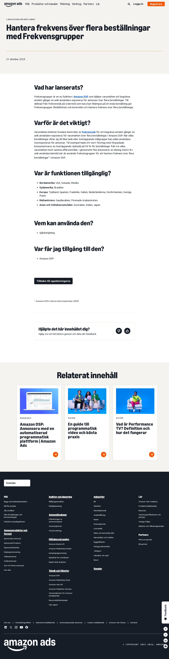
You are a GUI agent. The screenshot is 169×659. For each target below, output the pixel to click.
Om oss (7, 622)
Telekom (97, 551)
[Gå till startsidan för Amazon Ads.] (29, 644)
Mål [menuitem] (6, 496)
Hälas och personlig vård (104, 533)
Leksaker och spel (101, 555)
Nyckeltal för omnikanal (59, 557)
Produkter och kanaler (45, 3)
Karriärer (133, 622)
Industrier (99, 496)
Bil (95, 501)
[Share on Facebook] (165, 629)
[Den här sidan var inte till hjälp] (119, 331)
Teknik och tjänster (59, 570)
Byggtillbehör (99, 542)
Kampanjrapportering (57, 553)
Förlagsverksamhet (102, 546)
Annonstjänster (55, 526)
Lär (98, 3)
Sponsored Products (12, 543)
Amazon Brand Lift (57, 544)
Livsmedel (98, 528)
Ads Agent (53, 605)
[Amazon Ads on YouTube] (21, 627)
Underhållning (99, 515)
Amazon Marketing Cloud (59, 580)
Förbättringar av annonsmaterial (55, 520)
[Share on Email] (165, 646)
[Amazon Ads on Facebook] (26, 627)
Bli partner (143, 544)
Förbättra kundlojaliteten (14, 521)
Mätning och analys (59, 539)
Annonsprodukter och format (15, 532)
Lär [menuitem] (140, 496)
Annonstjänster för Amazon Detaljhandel (60, 594)
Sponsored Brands (11, 547)
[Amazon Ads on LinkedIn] (5, 627)
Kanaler (98, 568)
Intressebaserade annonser (71, 622)
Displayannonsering (12, 552)
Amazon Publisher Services (60, 589)
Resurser (142, 510)
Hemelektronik (100, 510)
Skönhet (97, 506)
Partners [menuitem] (143, 534)
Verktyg (76, 3)
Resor (96, 560)
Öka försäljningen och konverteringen (13, 515)
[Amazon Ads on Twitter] (10, 627)
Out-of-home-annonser (14, 565)
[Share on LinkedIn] (165, 640)
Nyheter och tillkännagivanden (151, 526)
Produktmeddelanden (148, 506)
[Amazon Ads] (11, 4)
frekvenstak (89, 132)
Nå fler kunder (10, 506)
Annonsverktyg (55, 530)
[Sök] (129, 4)
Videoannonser (10, 556)
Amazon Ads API (56, 584)
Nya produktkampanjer (58, 600)
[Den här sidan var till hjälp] (127, 331)
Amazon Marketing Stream (60, 548)
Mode (96, 519)
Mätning (65, 3)
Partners (88, 3)
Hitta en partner (145, 539)
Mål (27, 3)
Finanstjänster (100, 524)
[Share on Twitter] (165, 635)
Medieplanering (55, 506)
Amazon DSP (81, 96)
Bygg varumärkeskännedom (15, 501)
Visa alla (7, 570)
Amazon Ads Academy (148, 501)
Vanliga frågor (144, 521)
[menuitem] (17, 550)
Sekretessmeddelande (45, 622)
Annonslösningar (58, 514)
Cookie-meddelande (95, 622)
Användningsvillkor (23, 622)
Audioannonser (10, 561)
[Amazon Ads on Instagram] (16, 627)
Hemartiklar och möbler (104, 537)
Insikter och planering (60, 496)
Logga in (138, 3)
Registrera (156, 4)
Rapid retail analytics (57, 562)
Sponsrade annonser (12, 538)
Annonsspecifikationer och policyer (150, 515)
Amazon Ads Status (117, 622)
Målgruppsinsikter (56, 501)
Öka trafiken (9, 510)
